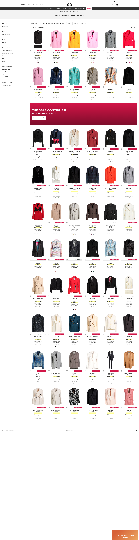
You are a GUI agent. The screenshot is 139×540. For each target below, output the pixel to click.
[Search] (107, 4)
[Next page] (129, 430)
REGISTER (110, 1)
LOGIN (116, 1)
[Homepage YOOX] (69, 4)
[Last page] (136, 430)
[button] (15, 26)
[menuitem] (23, 4)
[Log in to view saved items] (112, 4)
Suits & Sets (8, 74)
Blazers (7, 71)
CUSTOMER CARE (35, 1)
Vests (6, 76)
